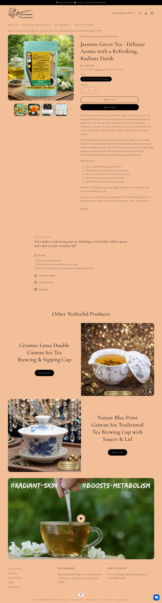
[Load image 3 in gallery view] (47, 110)
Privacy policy (91, 599)
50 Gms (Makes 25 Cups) (96, 79)
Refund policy (77, 599)
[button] (13, 25)
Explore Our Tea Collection (26, 31)
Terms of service (106, 599)
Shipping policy (122, 599)
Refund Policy (15, 578)
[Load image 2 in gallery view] (34, 110)
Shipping (99, 69)
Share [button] (86, 209)
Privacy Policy (15, 569)
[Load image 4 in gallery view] (61, 110)
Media (11, 582)
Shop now (44, 373)
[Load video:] (81, 518)
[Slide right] (71, 110)
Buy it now (110, 107)
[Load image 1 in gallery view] (20, 110)
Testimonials (14, 587)
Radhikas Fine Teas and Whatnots (54, 599)
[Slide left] (11, 110)
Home (11, 31)
